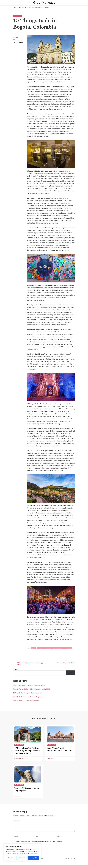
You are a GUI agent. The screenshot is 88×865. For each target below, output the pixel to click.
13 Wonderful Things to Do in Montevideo (28, 693)
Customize (11, 858)
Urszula (15, 37)
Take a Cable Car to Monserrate (62, 648)
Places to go (17, 16)
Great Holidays (44, 3)
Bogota (33, 648)
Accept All (33, 858)
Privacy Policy (70, 858)
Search (15, 669)
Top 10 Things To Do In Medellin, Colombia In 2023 (31, 689)
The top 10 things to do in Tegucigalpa (26, 789)
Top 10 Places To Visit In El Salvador (26, 701)
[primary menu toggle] (2, 2)
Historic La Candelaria (44, 648)
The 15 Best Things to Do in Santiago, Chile (28, 697)
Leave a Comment (18, 42)
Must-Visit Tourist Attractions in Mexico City (59, 749)
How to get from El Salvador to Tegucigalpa (29, 685)
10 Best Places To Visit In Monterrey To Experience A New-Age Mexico (27, 750)
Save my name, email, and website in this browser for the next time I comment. (38, 842)
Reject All (22, 858)
